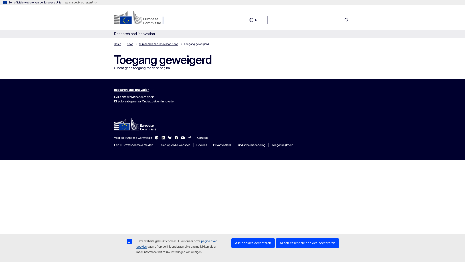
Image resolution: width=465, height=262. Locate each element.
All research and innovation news (158, 43)
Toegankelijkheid (282, 145)
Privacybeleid (222, 145)
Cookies (201, 145)
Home (117, 43)
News (130, 43)
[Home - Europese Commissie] (143, 18)
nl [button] (257, 20)
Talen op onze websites (174, 145)
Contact (202, 138)
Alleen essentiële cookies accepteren (307, 243)
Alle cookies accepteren (253, 243)
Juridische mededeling (251, 145)
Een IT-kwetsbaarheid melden (133, 145)
